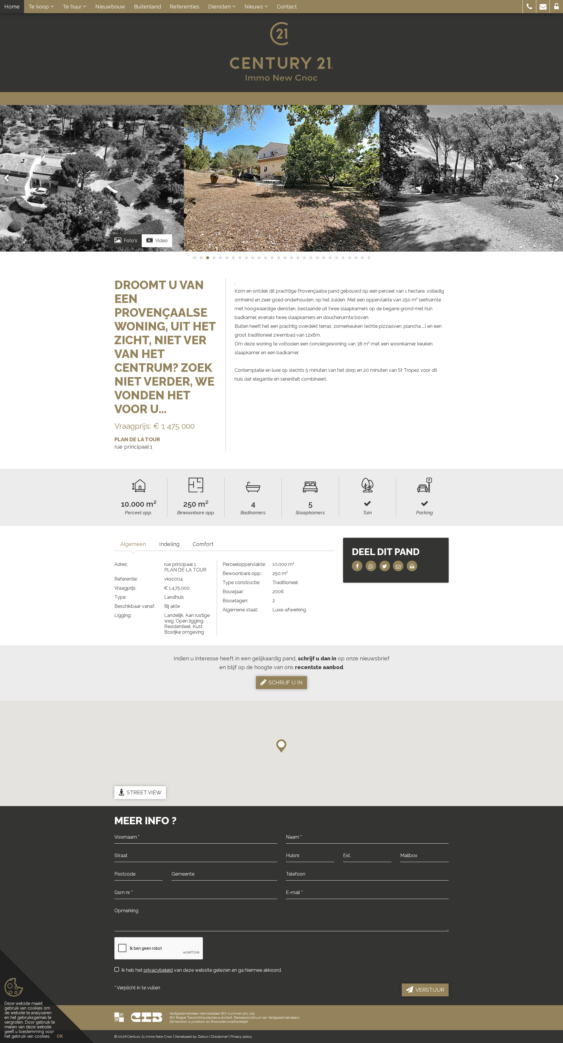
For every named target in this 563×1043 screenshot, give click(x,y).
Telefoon (294, 881)
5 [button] (220, 257)
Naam (291, 844)
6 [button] (226, 257)
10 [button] (252, 257)
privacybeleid (158, 970)
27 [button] (362, 257)
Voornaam (124, 844)
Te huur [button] (73, 7)
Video (161, 240)
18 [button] (304, 257)
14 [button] (278, 257)
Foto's (130, 240)
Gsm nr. (121, 899)
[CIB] (146, 1017)
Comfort (203, 544)
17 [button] (297, 257)
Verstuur (430, 990)
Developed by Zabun (191, 1036)
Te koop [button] (39, 7)
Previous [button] (9, 178)
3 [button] (207, 257)
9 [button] (246, 257)
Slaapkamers (310, 512)
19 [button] (310, 257)
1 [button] (194, 257)
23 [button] (336, 257)
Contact (287, 7)
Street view (144, 792)
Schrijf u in (286, 682)
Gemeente (181, 881)
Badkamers (253, 512)
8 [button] (239, 257)
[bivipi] (119, 1017)
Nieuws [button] (254, 7)
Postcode (123, 881)
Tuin (367, 512)
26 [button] (355, 257)
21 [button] (323, 257)
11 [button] (259, 257)
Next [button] (554, 178)
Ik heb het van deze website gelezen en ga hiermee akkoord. (201, 970)
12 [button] (265, 257)
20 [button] (317, 257)
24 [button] (342, 257)
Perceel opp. (138, 512)
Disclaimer (219, 1036)
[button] (529, 6)
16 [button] (291, 257)
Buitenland (147, 7)
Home (12, 7)
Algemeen (133, 544)
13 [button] (271, 257)
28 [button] (368, 257)
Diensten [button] (220, 7)
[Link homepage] (281, 51)
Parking (424, 512)
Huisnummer (298, 862)
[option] (281, 178)
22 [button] (330, 257)
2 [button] (201, 257)
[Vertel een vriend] (398, 566)
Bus (403, 862)
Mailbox (407, 862)
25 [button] (349, 257)
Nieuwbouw (110, 7)
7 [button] (233, 257)
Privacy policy (241, 1036)
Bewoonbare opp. (196, 512)
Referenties (184, 7)
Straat (119, 862)
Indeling (169, 544)
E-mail (292, 899)
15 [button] (284, 257)
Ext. (346, 862)
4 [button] (213, 257)
